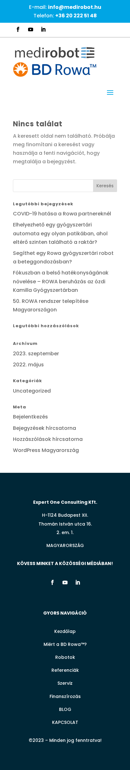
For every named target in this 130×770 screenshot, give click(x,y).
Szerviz (65, 683)
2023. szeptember (36, 353)
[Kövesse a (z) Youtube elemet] (31, 29)
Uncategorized (32, 390)
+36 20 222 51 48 (76, 15)
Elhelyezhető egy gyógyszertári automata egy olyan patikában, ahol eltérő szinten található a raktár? (60, 233)
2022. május (28, 364)
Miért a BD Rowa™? (65, 644)
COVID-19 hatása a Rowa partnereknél (62, 213)
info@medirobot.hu (74, 7)
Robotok (65, 657)
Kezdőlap (65, 631)
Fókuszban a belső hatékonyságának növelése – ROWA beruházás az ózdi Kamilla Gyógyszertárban (61, 281)
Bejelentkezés (30, 416)
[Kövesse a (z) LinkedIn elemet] (43, 29)
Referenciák (65, 670)
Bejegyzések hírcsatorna (44, 428)
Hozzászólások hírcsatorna (48, 439)
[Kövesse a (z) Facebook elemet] (18, 29)
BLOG (65, 709)
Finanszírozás (65, 696)
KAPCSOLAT (65, 722)
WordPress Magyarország (46, 450)
